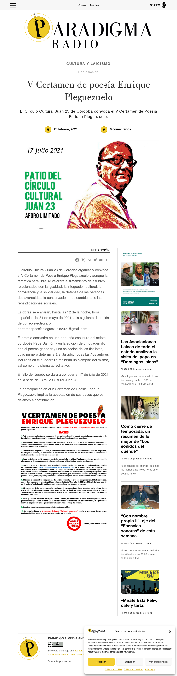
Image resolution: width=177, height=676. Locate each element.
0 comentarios (120, 129)
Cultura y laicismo (88, 64)
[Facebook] (77, 260)
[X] (83, 260)
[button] (170, 631)
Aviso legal (150, 669)
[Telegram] (94, 260)
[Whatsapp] (89, 260)
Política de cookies (113, 669)
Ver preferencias (158, 661)
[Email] (100, 260)
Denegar (130, 661)
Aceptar (101, 661)
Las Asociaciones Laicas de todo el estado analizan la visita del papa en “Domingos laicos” (139, 352)
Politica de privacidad (133, 669)
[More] (106, 260)
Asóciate (94, 5)
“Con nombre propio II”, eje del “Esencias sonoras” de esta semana (138, 526)
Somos (82, 5)
